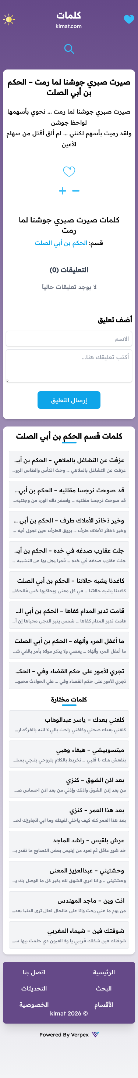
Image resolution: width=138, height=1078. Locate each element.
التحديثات (34, 988)
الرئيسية (104, 972)
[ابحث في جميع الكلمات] (69, 49)
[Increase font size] (62, 191)
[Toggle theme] (9, 19)
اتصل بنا (34, 972)
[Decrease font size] (76, 191)
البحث (104, 988)
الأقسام (104, 1004)
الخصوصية (34, 1004)
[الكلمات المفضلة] (129, 19)
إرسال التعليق (69, 400)
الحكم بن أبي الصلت (61, 242)
